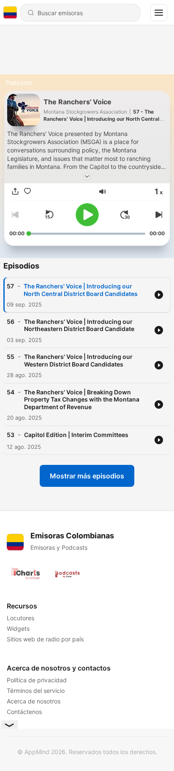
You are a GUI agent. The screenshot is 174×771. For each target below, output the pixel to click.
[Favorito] (27, 192)
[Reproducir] (87, 214)
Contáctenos (24, 711)
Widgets (18, 628)
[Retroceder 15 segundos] (49, 214)
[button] (102, 191)
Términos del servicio (36, 690)
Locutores (20, 618)
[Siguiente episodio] (158, 214)
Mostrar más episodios (87, 476)
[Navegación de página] (158, 12)
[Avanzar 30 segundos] (125, 214)
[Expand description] (87, 176)
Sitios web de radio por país (45, 639)
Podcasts (19, 82)
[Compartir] (15, 192)
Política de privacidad (37, 680)
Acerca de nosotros (33, 701)
